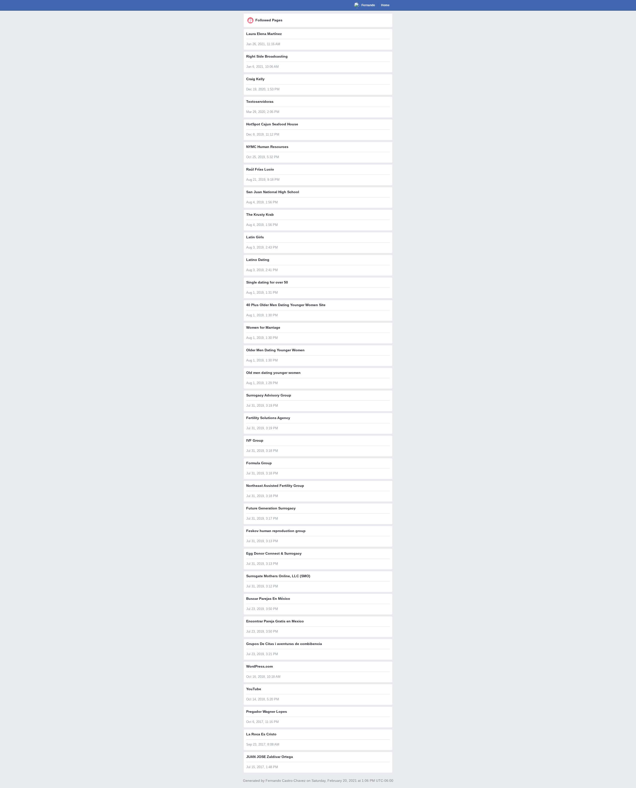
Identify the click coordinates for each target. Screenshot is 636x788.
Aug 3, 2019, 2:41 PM (262, 270)
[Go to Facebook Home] (246, 5)
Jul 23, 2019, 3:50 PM (262, 609)
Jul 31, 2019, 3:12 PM (262, 586)
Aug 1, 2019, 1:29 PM (262, 383)
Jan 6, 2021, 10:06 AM (262, 67)
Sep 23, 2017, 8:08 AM (262, 744)
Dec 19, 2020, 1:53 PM (262, 89)
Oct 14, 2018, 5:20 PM (262, 699)
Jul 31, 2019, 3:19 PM (262, 405)
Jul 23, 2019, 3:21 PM (262, 654)
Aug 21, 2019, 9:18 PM (262, 179)
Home (385, 5)
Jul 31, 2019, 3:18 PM (262, 451)
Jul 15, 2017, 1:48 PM (262, 767)
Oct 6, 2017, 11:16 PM (262, 722)
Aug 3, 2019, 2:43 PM (262, 247)
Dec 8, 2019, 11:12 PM (262, 134)
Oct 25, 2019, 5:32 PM (262, 157)
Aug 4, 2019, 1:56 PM (262, 202)
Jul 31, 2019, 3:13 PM (262, 541)
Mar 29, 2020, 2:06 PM (262, 112)
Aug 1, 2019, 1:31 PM (262, 292)
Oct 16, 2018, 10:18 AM (263, 677)
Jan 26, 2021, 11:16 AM (263, 44)
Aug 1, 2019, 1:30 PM (262, 315)
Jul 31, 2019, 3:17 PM (262, 518)
